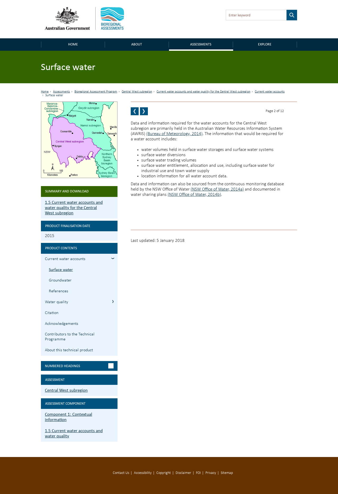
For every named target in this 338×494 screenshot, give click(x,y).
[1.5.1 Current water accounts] (135, 111)
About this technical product (69, 350)
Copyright (163, 473)
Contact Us (121, 473)
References (58, 291)
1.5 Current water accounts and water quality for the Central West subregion (74, 208)
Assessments (200, 44)
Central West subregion (137, 91)
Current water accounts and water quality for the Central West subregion (203, 91)
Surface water (61, 269)
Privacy (210, 473)
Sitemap (227, 473)
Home (73, 44)
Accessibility (143, 473)
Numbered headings (62, 366)
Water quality (56, 302)
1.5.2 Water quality (113, 301)
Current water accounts (270, 91)
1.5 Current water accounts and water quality (74, 433)
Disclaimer (183, 473)
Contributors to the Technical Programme (70, 336)
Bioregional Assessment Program (95, 91)
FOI (198, 473)
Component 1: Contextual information (68, 417)
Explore (264, 44)
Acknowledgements (61, 324)
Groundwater (60, 280)
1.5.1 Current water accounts (113, 258)
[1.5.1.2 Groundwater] (144, 111)
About (136, 44)
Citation (51, 313)
